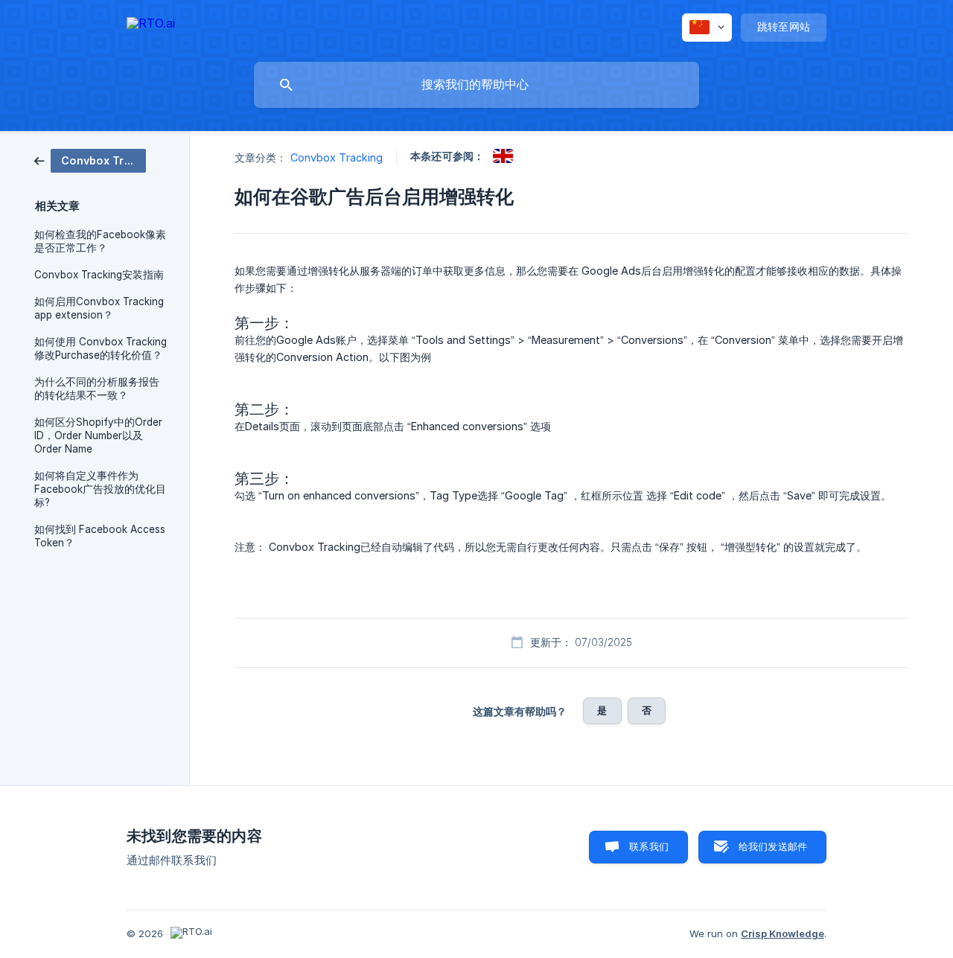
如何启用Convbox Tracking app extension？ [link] (99, 308)
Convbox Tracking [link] (336, 157)
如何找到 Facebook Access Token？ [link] (99, 536)
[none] (151, 25)
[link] (90, 160)
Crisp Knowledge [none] (782, 933)
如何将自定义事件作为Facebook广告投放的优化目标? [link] (100, 489)
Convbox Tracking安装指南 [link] (99, 275)
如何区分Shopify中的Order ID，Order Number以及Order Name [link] (98, 435)
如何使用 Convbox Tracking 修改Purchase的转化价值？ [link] (100, 348)
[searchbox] (476, 85)
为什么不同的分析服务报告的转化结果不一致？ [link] (96, 388)
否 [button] (646, 710)
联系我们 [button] (649, 846)
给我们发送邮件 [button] (773, 846)
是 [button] (602, 710)
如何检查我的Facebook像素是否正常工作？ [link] (100, 241)
